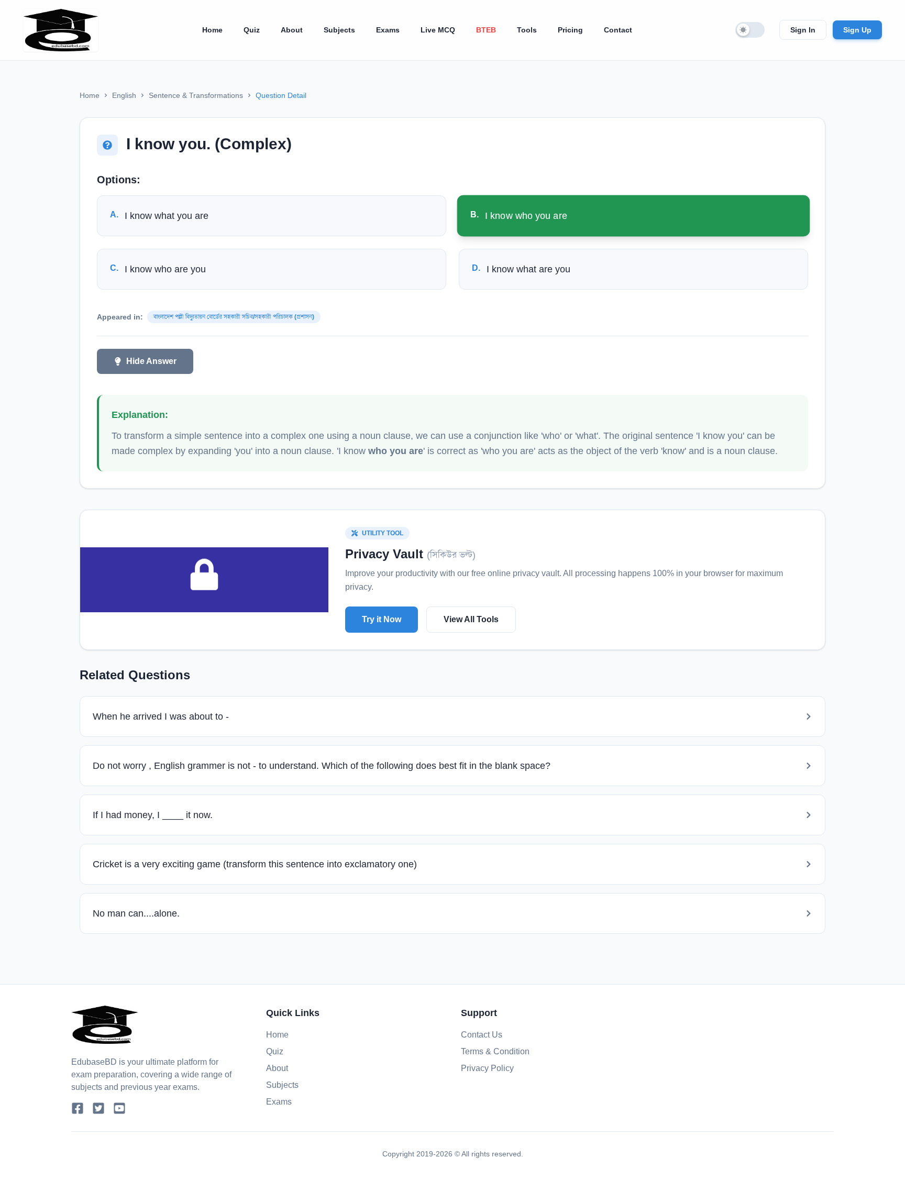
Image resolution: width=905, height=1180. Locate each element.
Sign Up (857, 30)
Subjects (339, 30)
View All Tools (471, 619)
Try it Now (381, 619)
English (124, 95)
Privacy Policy (487, 1068)
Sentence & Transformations (196, 95)
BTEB (486, 30)
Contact (618, 30)
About (292, 30)
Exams (388, 30)
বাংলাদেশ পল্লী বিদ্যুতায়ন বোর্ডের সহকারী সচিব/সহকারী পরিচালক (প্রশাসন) (233, 317)
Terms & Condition (495, 1051)
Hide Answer (151, 361)
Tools (527, 30)
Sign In (802, 30)
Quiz (252, 30)
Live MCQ (438, 30)
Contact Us (481, 1034)
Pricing (570, 30)
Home (212, 30)
